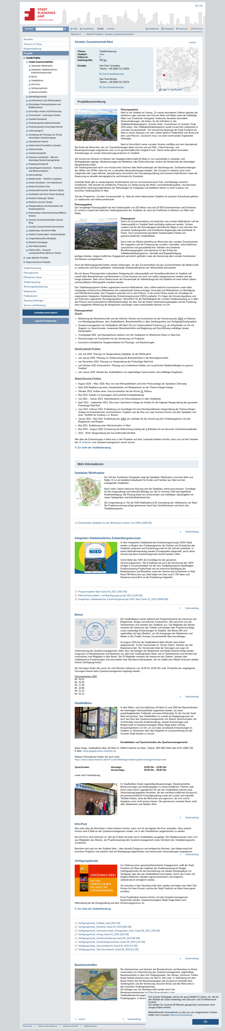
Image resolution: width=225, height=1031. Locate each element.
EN (201, 6)
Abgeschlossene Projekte (38, 262)
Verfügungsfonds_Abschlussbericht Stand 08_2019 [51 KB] (108, 949)
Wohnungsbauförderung (35, 286)
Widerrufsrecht (90, 1026)
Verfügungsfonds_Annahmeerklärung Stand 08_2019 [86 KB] (109, 938)
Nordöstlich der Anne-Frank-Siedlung (46, 194)
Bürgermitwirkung (32, 48)
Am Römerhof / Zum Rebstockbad (45, 100)
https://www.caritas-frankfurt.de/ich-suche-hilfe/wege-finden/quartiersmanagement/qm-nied (121, 759)
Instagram (169, 29)
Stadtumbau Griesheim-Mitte (42, 230)
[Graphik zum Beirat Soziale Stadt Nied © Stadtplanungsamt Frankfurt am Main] (96, 648)
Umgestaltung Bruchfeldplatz (42, 238)
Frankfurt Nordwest (38, 119)
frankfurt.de (153, 29)
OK (206, 1021)
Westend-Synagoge (38, 242)
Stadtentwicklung (32, 268)
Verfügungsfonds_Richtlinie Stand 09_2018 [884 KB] (104, 927)
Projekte (28, 53)
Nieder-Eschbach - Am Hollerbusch (45, 182)
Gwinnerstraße (36, 149)
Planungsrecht (31, 272)
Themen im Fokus (33, 44)
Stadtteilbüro (37, 80)
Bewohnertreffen (39, 92)
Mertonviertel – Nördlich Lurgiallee (45, 179)
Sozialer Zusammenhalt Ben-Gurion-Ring (46, 221)
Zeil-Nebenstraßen (38, 246)
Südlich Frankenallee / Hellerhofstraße (47, 234)
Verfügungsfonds (39, 88)
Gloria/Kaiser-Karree (38, 141)
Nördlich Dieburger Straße (41, 198)
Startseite (75, 34)
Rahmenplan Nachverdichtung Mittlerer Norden (47, 214)
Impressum (27, 1026)
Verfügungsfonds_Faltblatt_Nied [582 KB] (99, 923)
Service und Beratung (35, 305)
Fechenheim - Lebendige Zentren (45, 115)
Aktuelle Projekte (94, 34)
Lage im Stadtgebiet (172, 89)
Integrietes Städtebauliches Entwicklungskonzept (44, 71)
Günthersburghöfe (37, 153)
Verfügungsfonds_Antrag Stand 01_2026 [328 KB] (103, 934)
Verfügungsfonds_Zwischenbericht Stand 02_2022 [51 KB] (107, 945)
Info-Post (35, 84)
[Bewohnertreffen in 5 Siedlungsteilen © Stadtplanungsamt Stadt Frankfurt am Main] (96, 1001)
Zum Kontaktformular (113, 74)
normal (110, 29)
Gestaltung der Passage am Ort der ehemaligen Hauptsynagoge (45, 136)
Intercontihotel (35, 175)
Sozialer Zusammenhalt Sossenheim (46, 227)
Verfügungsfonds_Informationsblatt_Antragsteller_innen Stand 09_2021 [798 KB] (119, 930)
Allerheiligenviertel (38, 96)
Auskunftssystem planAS (45, 312)
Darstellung (88, 29)
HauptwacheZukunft (38, 164)
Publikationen (30, 296)
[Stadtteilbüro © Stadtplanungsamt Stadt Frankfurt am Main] (96, 739)
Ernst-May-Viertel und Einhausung (45, 111)
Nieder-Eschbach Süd (39, 186)
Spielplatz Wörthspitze (42, 66)
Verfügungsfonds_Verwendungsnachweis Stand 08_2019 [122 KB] (111, 942)
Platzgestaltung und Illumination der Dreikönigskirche (46, 207)
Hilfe (75, 29)
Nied (101, 54)
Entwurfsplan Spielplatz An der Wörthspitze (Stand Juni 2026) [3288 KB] (115, 523)
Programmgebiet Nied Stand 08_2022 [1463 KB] (102, 591)
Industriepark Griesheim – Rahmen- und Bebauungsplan (46, 169)
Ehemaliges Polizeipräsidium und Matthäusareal (45, 106)
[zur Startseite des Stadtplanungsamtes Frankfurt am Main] (39, 22)
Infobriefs (86, 442)
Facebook (183, 29)
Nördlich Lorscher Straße (41, 202)
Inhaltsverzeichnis (70, 1026)
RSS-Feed (197, 29)
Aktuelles (28, 39)
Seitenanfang (192, 531)
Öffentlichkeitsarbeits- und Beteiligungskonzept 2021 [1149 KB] (110, 595)
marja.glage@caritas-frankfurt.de (99, 751)
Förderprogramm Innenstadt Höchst (46, 127)
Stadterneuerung (32, 282)
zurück (192, 42)
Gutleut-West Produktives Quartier (45, 145)
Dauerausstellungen (34, 300)
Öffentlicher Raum (33, 277)
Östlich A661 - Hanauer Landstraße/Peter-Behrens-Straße (45, 251)
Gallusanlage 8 (36, 131)
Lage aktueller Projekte (37, 258)
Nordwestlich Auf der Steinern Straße (46, 190)
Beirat (34, 76)
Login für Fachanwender (45, 321)
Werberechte (30, 291)
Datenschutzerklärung (47, 1026)
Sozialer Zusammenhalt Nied (119, 34)
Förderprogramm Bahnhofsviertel (44, 123)
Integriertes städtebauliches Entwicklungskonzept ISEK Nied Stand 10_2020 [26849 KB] (123, 599)
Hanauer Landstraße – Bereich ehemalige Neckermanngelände (44, 158)
